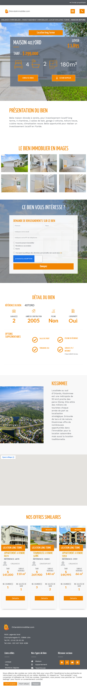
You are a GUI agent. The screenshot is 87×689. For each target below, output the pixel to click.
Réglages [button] (36, 684)
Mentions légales (12, 668)
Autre (18, 249)
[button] (73, 11)
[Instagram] (67, 662)
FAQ (6, 665)
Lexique (8, 662)
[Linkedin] (77, 662)
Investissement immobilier (35, 20)
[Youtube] (72, 662)
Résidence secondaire (23, 246)
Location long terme (59, 20)
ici (61, 253)
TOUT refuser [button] (24, 684)
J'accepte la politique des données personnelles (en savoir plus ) (39, 253)
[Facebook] (62, 662)
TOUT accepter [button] (10, 684)
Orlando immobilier (11, 20)
